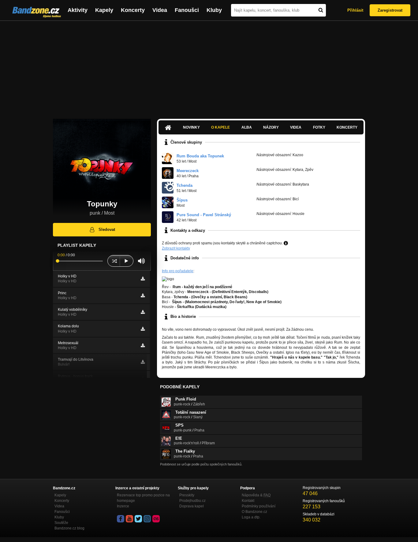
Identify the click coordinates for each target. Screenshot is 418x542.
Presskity (186, 495)
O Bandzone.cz (254, 512)
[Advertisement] (209, 67)
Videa (159, 10)
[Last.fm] (156, 518)
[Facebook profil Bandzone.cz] (120, 518)
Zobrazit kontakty (176, 248)
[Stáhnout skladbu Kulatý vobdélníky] (142, 312)
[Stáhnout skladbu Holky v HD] (142, 279)
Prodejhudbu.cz (192, 501)
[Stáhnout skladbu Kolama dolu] (142, 329)
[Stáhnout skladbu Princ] (142, 295)
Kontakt (248, 501)
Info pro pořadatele (177, 271)
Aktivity (78, 10)
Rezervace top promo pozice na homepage (143, 498)
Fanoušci (187, 10)
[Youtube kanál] (129, 518)
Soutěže (61, 523)
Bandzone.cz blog (69, 528)
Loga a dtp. (251, 517)
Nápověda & (256, 495)
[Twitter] (138, 518)
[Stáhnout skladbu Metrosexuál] (142, 345)
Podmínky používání (258, 506)
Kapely (104, 10)
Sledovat (107, 229)
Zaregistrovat (390, 10)
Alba (246, 127)
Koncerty (133, 10)
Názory (271, 127)
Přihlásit (355, 10)
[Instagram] (147, 518)
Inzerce (123, 506)
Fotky (319, 127)
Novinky (191, 127)
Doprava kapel (191, 506)
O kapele (220, 127)
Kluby (214, 10)
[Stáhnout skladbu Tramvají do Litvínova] (142, 362)
